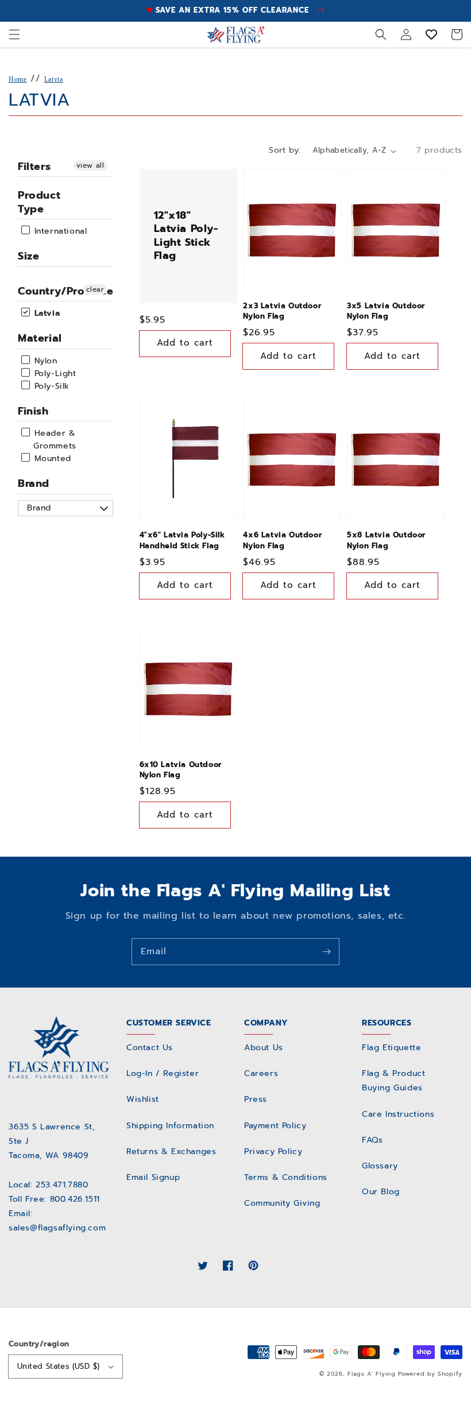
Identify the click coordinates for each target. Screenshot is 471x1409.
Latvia (53, 79)
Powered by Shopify (430, 1373)
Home (17, 79)
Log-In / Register (162, 1073)
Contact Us (149, 1048)
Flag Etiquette (391, 1048)
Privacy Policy (273, 1151)
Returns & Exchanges (171, 1151)
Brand (33, 483)
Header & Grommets (53, 439)
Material (40, 338)
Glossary (380, 1166)
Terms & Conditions (285, 1177)
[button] (14, 34)
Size (28, 256)
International (59, 231)
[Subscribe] (326, 951)
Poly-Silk (50, 386)
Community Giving (282, 1203)
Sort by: (284, 150)
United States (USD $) (58, 1366)
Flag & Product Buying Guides (393, 1080)
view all (90, 165)
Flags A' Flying (372, 1373)
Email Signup (153, 1177)
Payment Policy (275, 1126)
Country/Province (65, 291)
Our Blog (381, 1192)
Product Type (39, 201)
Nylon (44, 361)
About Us (263, 1048)
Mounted (51, 458)
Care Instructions (398, 1114)
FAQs (372, 1140)
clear (95, 289)
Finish (33, 411)
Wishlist (142, 1099)
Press (255, 1099)
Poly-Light (53, 373)
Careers (261, 1073)
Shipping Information (170, 1126)
